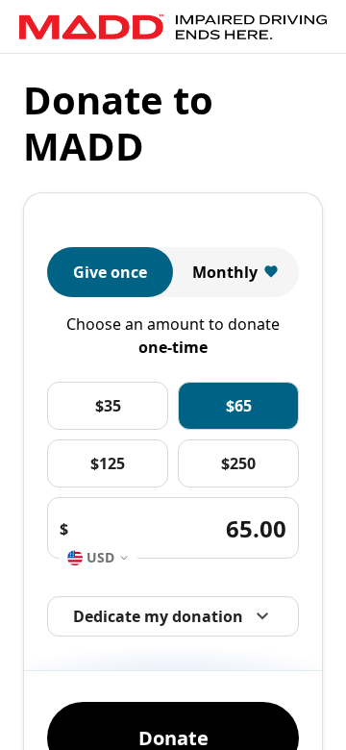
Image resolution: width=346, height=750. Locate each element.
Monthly (225, 272)
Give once (110, 272)
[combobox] (98, 558)
